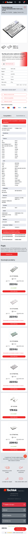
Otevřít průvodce (9, 64)
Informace (13, 495)
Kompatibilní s (7, 115)
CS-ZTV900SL (14, 276)
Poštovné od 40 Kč (8, 101)
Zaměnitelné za (20, 115)
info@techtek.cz (21, 490)
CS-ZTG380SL (14, 341)
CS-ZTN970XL (14, 434)
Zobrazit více (9, 254)
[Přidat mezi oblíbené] (25, 7)
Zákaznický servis (13, 498)
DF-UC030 (14, 406)
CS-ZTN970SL (14, 374)
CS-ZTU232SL (14, 308)
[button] (14, 504)
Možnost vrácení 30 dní (9, 94)
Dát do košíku (13, 291)
